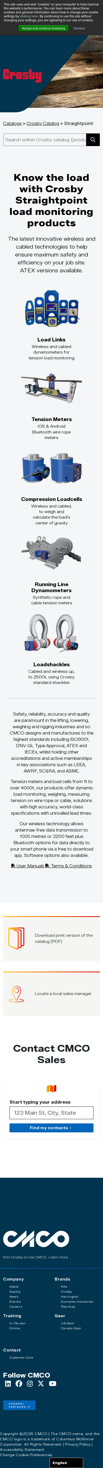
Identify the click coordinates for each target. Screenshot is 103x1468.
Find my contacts (49, 1128)
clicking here (29, 16)
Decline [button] (79, 28)
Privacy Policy (77, 1444)
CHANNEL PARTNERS (17, 1405)
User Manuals (30, 865)
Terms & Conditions (71, 865)
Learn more (58, 1257)
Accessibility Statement (22, 1449)
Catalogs (12, 123)
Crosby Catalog (43, 123)
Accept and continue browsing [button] (43, 28)
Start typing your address (40, 1102)
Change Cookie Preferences (26, 1455)
